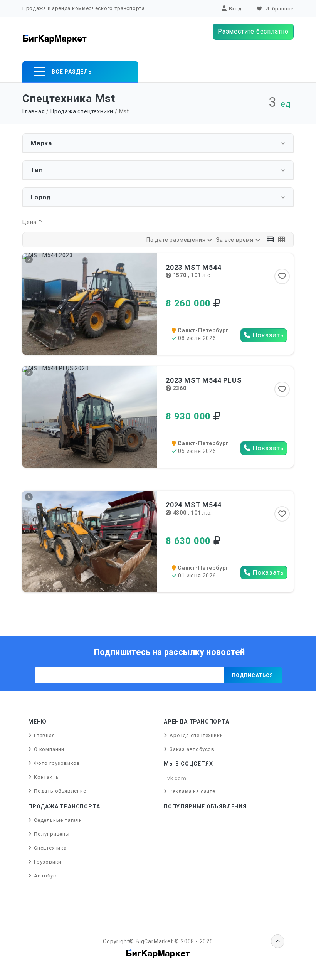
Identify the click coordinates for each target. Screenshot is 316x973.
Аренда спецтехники (196, 735)
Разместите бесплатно (253, 31)
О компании (49, 749)
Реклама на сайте (192, 791)
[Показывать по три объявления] (270, 239)
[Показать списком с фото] (282, 239)
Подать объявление (60, 791)
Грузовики (47, 862)
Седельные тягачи (58, 820)
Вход (235, 9)
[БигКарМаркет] (54, 38)
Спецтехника (50, 848)
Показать (267, 335)
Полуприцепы (52, 834)
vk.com (177, 778)
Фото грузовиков (57, 763)
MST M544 (193, 267)
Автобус (45, 876)
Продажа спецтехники (81, 111)
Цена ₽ (32, 222)
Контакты (47, 777)
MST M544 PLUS (204, 380)
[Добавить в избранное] (282, 276)
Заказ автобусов (192, 749)
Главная (33, 111)
